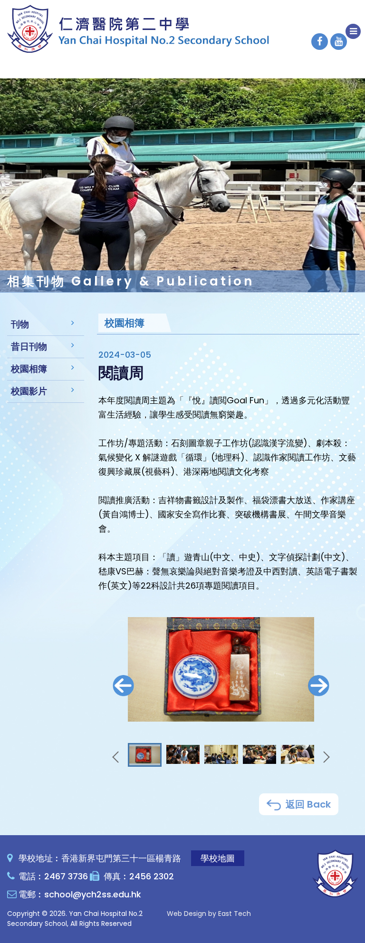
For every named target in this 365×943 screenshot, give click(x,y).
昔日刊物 (29, 346)
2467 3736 (66, 876)
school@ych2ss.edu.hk (92, 894)
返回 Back (307, 804)
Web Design (186, 913)
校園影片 (29, 391)
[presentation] (123, 685)
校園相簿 (29, 368)
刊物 (20, 324)
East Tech (234, 913)
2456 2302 (151, 876)
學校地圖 (218, 858)
